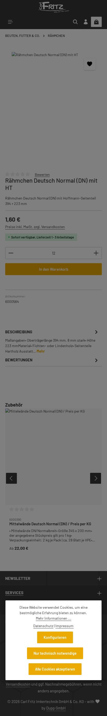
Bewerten (42, 174)
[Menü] (10, 22)
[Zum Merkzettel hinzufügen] (90, 64)
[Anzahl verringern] (10, 253)
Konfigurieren (55, 637)
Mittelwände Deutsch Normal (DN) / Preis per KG (50, 523)
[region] (53, 109)
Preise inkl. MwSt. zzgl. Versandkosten (35, 226)
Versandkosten (18, 684)
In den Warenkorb (53, 269)
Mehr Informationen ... (53, 618)
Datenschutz (43, 626)
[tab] (52, 341)
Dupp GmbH (56, 708)
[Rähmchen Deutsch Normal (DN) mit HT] (53, 109)
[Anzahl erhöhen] (96, 253)
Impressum (64, 626)
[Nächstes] (95, 478)
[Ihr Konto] (86, 22)
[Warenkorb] (96, 22)
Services (14, 592)
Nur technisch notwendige (55, 653)
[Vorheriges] (11, 478)
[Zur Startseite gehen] (53, 7)
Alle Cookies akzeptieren (55, 669)
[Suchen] (75, 22)
